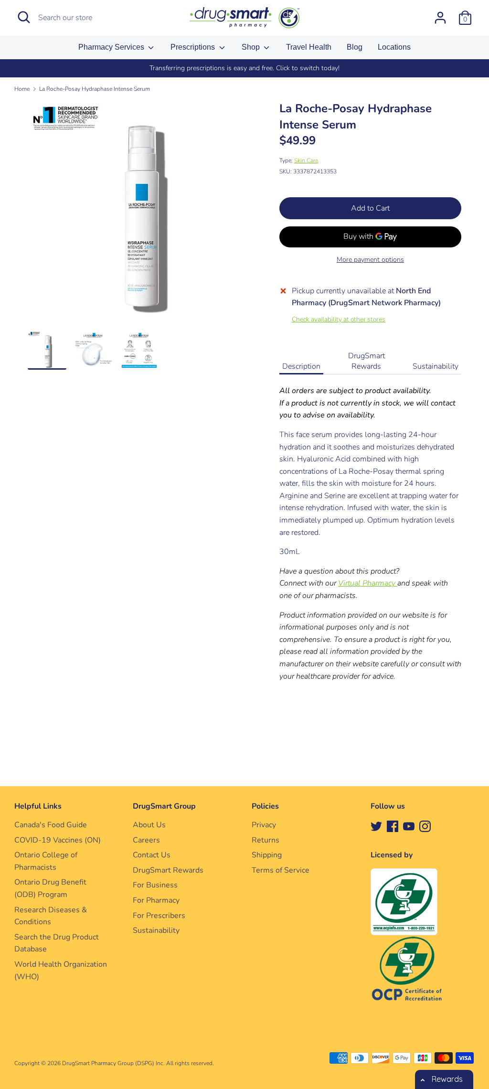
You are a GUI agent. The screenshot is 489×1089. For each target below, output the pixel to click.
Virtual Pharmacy (367, 583)
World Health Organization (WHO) (60, 970)
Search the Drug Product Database (56, 943)
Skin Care (306, 160)
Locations (394, 47)
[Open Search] (23, 17)
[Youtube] (409, 826)
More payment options (370, 259)
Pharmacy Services (112, 47)
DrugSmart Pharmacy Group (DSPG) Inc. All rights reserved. (138, 1063)
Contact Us (151, 855)
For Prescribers (159, 915)
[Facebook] (392, 826)
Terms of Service (280, 870)
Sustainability (435, 366)
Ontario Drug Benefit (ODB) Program (50, 888)
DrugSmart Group (164, 806)
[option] (244, 68)
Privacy (264, 825)
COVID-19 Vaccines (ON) (57, 840)
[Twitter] (376, 826)
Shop (252, 47)
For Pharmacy (156, 900)
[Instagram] (425, 826)
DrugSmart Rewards (366, 361)
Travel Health (308, 47)
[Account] (440, 14)
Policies (265, 806)
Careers (146, 840)
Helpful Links (38, 806)
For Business (155, 885)
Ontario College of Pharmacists (45, 861)
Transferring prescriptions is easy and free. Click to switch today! (244, 68)
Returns (265, 840)
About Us (149, 825)
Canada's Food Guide (50, 825)
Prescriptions (193, 47)
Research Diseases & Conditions (50, 916)
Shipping (267, 855)
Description (301, 366)
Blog (354, 47)
